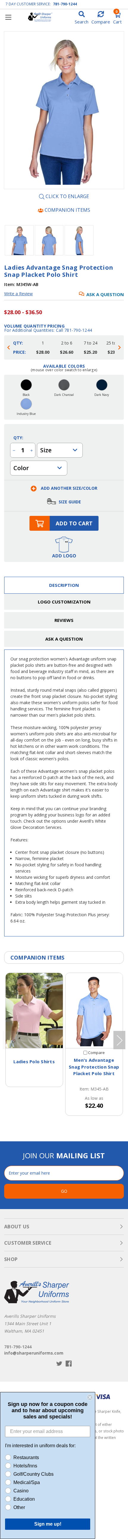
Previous (9, 1040)
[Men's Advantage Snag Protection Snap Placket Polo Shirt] (94, 1010)
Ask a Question (105, 294)
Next (119, 1040)
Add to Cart (74, 523)
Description (64, 585)
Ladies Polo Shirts (34, 1061)
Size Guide (69, 502)
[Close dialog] (90, 1397)
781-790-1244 (65, 4)
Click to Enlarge (66, 197)
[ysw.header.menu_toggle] (8, 17)
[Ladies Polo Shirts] (34, 1010)
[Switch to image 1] (49, 240)
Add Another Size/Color (68, 488)
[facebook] (68, 1364)
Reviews (64, 620)
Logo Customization (64, 602)
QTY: (18, 437)
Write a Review (18, 293)
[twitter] (59, 1364)
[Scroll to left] (9, 347)
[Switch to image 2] (79, 240)
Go (64, 1191)
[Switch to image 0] (19, 240)
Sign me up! (47, 1524)
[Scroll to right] (119, 347)
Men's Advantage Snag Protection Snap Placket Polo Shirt (94, 1066)
